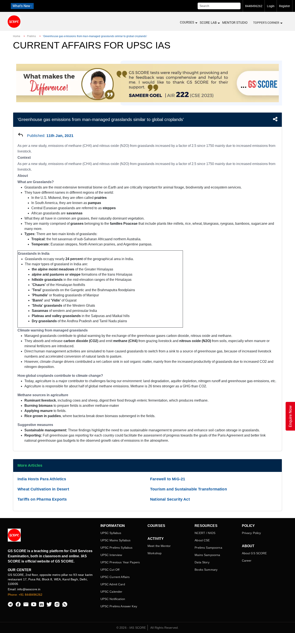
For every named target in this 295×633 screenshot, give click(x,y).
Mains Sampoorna (207, 555)
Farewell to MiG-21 (167, 479)
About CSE (202, 540)
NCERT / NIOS (205, 533)
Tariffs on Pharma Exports (42, 499)
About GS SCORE (254, 553)
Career (247, 560)
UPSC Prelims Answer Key (118, 606)
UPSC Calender (111, 591)
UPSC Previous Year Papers (120, 562)
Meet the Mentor (159, 546)
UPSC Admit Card (112, 584)
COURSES (187, 22)
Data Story (202, 562)
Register (284, 6)
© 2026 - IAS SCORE (131, 627)
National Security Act (170, 499)
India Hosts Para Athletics (41, 479)
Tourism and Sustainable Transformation (188, 489)
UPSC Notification (112, 599)
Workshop (155, 553)
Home (16, 36)
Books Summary (206, 569)
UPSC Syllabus (110, 533)
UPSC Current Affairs (115, 577)
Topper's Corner (266, 22)
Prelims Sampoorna (208, 547)
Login (270, 6)
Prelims (31, 36)
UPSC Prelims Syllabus (116, 547)
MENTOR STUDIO (234, 23)
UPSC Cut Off (110, 569)
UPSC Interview (111, 555)
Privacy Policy (251, 533)
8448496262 (253, 6)
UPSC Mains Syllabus (115, 540)
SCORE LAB (208, 23)
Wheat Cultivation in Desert (43, 489)
